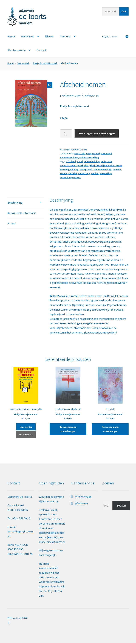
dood (80, 161)
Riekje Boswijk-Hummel (45, 63)
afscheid (71, 161)
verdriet (72, 173)
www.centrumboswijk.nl (102, 332)
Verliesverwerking (89, 157)
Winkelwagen (83, 496)
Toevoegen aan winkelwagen (97, 133)
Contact (41, 50)
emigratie (106, 161)
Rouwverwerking (69, 157)
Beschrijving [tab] (14, 202)
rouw (119, 165)
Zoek (123, 11)
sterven (117, 169)
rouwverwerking (102, 169)
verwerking (106, 173)
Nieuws (49, 36)
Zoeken (121, 505)
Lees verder (26, 426)
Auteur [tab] (11, 223)
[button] (49, 85)
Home (11, 36)
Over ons (65, 36)
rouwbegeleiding (69, 169)
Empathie (79, 153)
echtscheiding (92, 161)
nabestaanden (68, 165)
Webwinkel (27, 36)
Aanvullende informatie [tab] (21, 213)
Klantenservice (16, 50)
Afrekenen (81, 503)
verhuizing (84, 173)
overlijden (82, 165)
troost (63, 173)
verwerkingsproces (70, 177)
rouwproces (86, 169)
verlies (94, 173)
